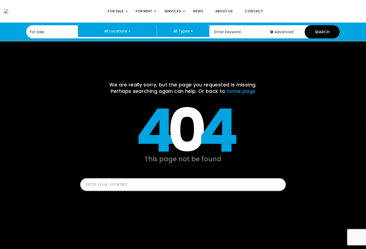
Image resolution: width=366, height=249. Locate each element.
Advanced (283, 32)
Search (322, 32)
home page (241, 91)
